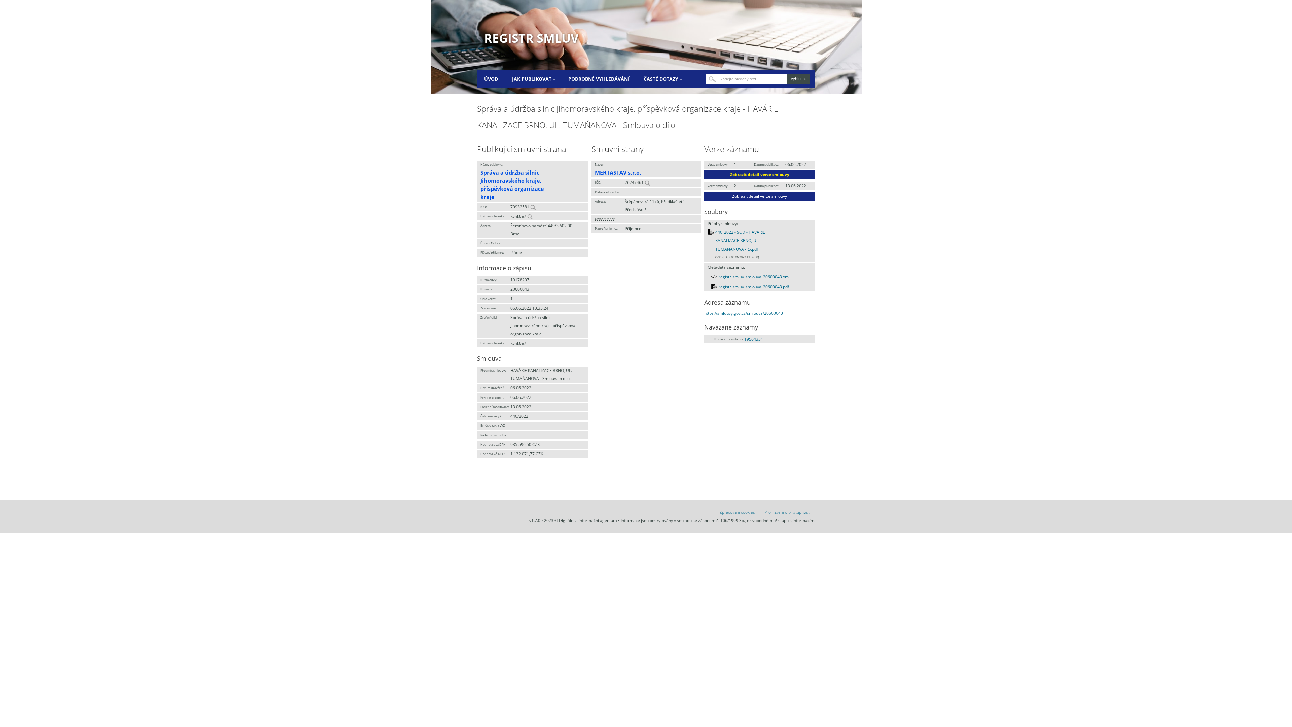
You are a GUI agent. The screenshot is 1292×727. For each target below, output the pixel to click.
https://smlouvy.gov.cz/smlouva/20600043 (743, 313)
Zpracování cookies (737, 512)
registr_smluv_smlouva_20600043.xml (754, 276)
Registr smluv (531, 38)
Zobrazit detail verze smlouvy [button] (759, 174)
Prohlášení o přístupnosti (787, 512)
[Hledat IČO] (533, 206)
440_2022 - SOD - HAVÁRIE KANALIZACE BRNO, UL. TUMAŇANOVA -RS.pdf (740, 241)
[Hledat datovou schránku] (530, 216)
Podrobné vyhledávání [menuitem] (599, 79)
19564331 (753, 339)
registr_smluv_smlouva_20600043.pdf (754, 286)
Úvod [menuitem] (491, 79)
